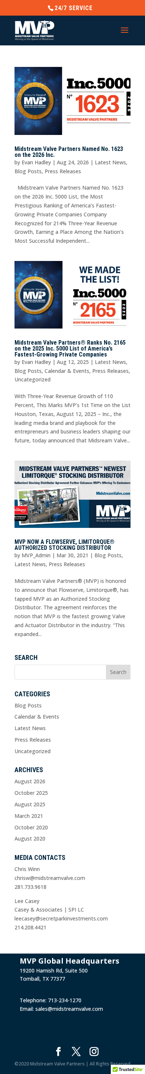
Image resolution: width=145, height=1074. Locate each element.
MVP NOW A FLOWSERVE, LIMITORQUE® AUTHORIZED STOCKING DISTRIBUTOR (64, 544)
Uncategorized (32, 379)
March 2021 (28, 815)
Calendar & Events (67, 370)
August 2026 (29, 781)
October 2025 (31, 792)
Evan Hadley (36, 162)
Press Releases (63, 171)
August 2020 (29, 838)
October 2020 (31, 827)
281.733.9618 (30, 886)
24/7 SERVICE (74, 8)
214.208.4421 (30, 927)
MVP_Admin (36, 555)
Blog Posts (28, 171)
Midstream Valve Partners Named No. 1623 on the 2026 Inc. (68, 151)
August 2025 (29, 804)
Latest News (110, 162)
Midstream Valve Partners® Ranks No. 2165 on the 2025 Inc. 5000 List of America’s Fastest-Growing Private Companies (70, 348)
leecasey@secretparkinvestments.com (61, 918)
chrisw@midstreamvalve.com (49, 877)
